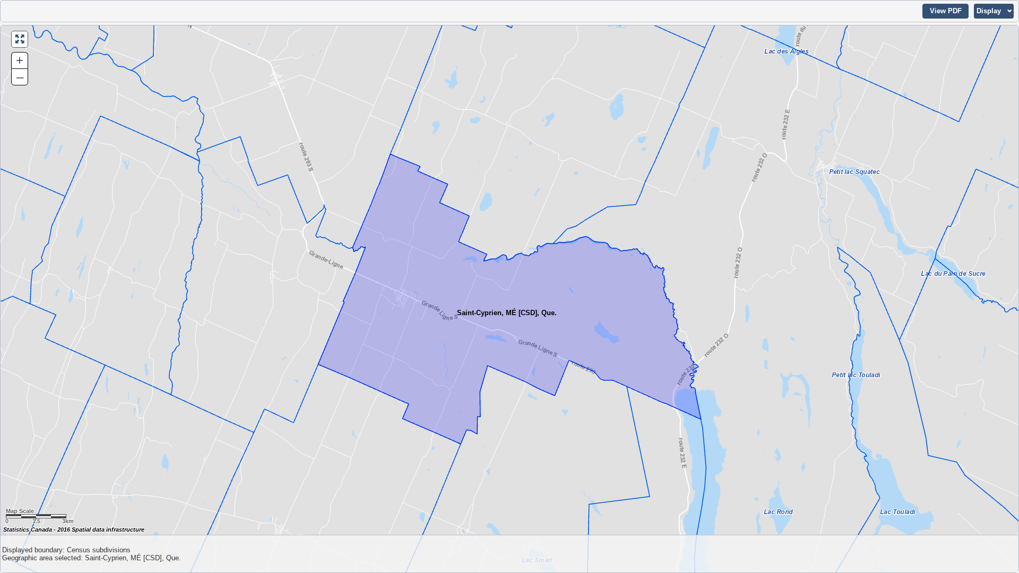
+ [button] (19, 60)
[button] (945, 11)
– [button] (19, 77)
